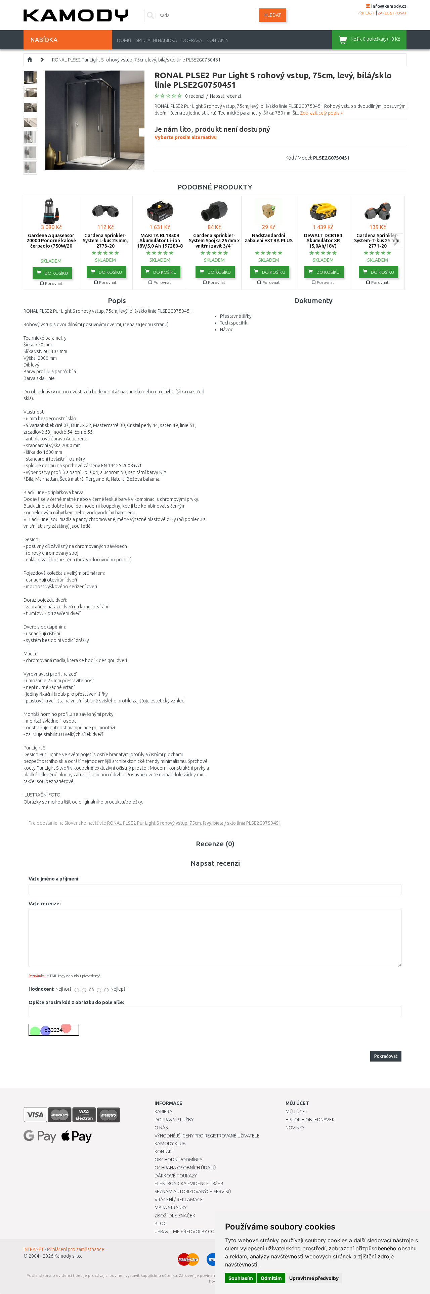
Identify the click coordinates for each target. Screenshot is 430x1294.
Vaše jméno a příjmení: (54, 878)
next (395, 240)
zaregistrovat (392, 13)
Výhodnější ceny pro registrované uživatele (207, 1135)
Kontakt (164, 1151)
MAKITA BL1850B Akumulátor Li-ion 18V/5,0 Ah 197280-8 (160, 241)
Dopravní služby (174, 1119)
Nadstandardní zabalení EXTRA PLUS (269, 238)
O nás (161, 1127)
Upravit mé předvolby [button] (314, 1278)
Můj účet (296, 1111)
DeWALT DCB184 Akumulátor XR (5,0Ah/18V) (323, 241)
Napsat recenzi (225, 96)
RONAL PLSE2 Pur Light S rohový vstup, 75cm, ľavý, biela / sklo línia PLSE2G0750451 (194, 823)
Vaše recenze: (45, 903)
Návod (226, 329)
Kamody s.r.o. (68, 1256)
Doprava (191, 40)
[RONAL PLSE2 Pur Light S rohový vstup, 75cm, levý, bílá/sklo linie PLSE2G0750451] (94, 119)
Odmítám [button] (271, 1278)
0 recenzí (194, 96)
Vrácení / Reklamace (179, 1199)
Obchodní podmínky (178, 1159)
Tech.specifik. (234, 323)
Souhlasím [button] (240, 1278)
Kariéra (163, 1111)
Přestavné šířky (236, 316)
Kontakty (217, 40)
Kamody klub (170, 1143)
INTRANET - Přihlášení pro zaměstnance (64, 1249)
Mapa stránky (170, 1207)
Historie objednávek (310, 1119)
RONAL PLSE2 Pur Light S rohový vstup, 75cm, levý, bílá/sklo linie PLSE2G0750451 (136, 59)
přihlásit (366, 13)
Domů (124, 40)
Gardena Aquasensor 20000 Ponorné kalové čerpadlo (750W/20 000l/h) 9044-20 (51, 243)
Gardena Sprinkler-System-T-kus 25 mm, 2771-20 (377, 241)
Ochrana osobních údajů (185, 1167)
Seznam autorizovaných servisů (193, 1191)
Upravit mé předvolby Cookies (191, 1231)
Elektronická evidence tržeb (189, 1183)
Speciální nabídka (156, 40)
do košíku (56, 273)
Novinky (295, 1127)
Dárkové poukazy (176, 1175)
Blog (161, 1223)
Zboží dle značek (175, 1215)
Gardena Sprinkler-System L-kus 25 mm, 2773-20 (105, 241)
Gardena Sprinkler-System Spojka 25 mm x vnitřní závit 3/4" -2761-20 (214, 243)
